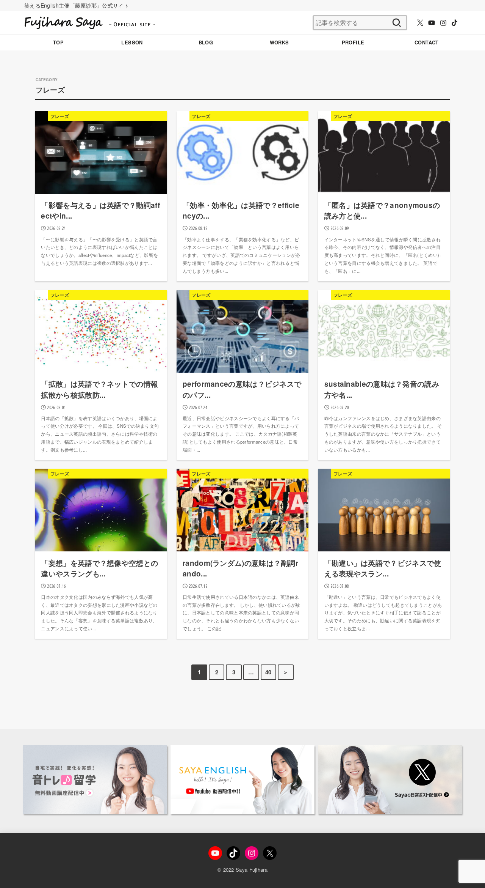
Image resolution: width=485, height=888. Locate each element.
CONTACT (427, 42)
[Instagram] (443, 22)
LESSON (131, 42)
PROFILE (353, 42)
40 (268, 672)
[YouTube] (431, 22)
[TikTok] (454, 22)
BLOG (206, 42)
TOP (58, 42)
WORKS (279, 42)
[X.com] (420, 22)
